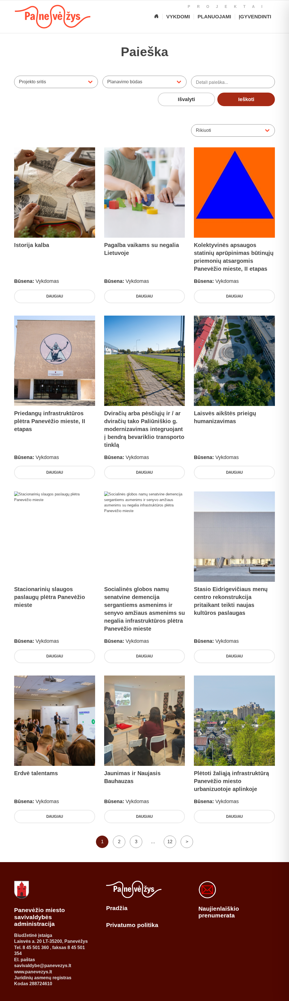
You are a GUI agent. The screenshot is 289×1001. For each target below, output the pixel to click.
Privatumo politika (132, 925)
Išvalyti (186, 99)
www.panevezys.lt (33, 971)
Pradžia (117, 908)
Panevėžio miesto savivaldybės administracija (39, 917)
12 (169, 841)
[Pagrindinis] (156, 16)
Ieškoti (246, 99)
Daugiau (54, 296)
